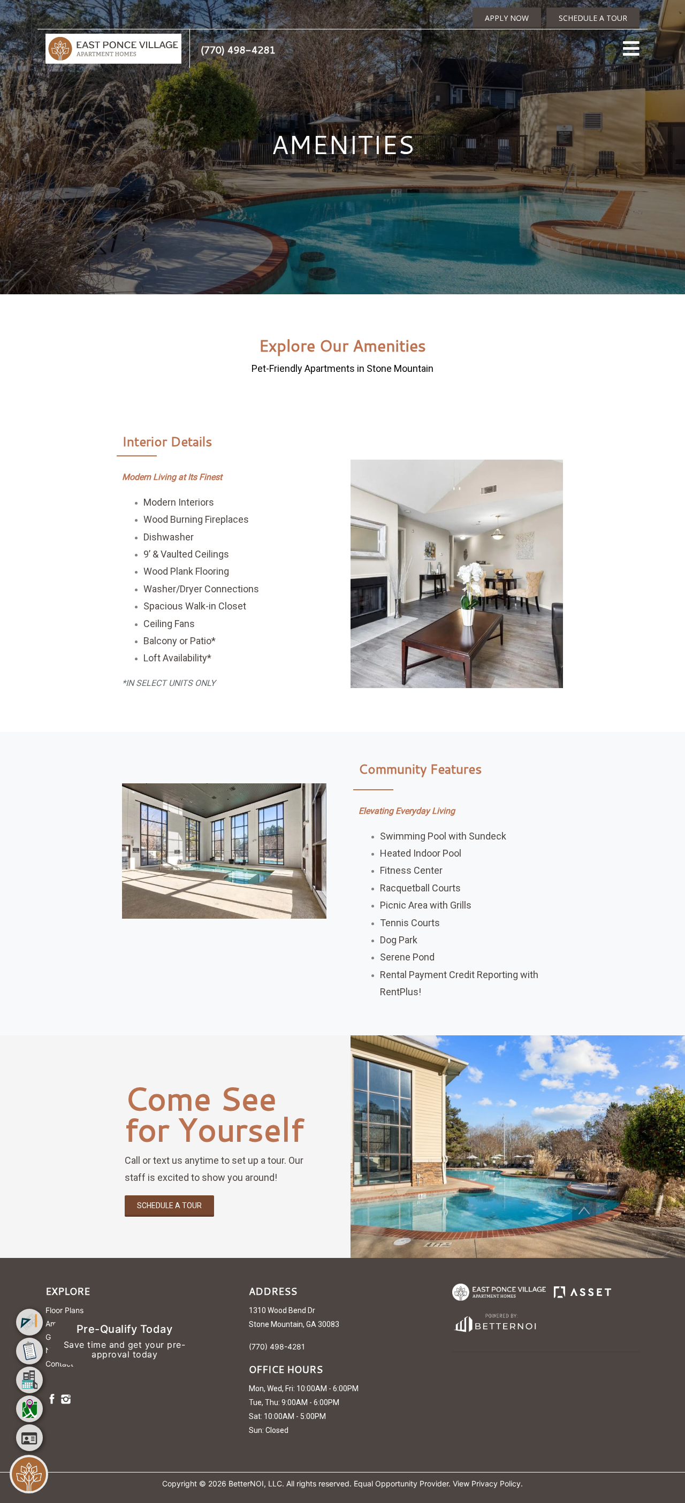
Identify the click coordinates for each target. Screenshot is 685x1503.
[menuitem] (29, 1322)
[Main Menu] (29, 1474)
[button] (113, 47)
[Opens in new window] (494, 1320)
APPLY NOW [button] (507, 18)
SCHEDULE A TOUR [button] (593, 18)
